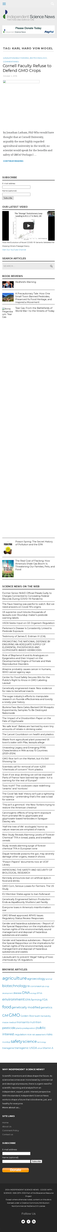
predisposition (28, 1028)
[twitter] (23, 1221)
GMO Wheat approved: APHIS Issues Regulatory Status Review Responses (23, 917)
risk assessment (39, 1034)
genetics (46, 1007)
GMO (14, 1015)
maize (5, 1022)
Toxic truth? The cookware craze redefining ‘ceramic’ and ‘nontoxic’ (26, 787)
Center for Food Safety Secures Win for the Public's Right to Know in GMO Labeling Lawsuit (26, 680)
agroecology (36, 978)
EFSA (39, 993)
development (7, 993)
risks (49, 1034)
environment (13, 999)
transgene (8, 1048)
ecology (33, 993)
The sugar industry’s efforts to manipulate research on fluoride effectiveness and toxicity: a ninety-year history (27, 699)
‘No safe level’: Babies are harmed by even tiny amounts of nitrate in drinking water (28, 728)
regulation (21, 1034)
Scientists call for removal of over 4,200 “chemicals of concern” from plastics (24, 768)
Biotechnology (38, 58)
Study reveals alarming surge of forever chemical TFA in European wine (24, 847)
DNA (26, 993)
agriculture (14, 978)
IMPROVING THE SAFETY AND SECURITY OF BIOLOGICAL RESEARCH (27, 871)
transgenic (22, 1047)
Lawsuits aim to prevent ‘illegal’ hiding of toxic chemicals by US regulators (27, 958)
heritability (46, 1016)
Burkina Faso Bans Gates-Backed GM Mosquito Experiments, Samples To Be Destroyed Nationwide (28, 710)
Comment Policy (10, 1130)
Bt (28, 986)
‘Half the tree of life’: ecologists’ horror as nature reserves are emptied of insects (24, 828)
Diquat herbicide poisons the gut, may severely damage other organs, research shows (28, 855)
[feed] (33, 1221)
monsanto (22, 1022)
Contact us (7, 1134)
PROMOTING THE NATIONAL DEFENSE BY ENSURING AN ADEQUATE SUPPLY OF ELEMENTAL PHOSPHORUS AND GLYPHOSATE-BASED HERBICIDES (26, 646)
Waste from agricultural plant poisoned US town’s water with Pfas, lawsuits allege (25, 741)
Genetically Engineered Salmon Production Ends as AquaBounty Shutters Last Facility (26, 901)
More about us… (11, 1107)
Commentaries (11, 61)
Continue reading (13, 161)
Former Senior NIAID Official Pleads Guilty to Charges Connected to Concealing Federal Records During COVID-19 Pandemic (27, 596)
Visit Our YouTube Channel (14, 250)
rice (29, 1034)
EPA (28, 999)
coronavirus (37, 986)
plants (19, 1028)
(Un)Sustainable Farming (16, 58)
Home (5, 1122)
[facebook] (28, 1221)
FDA (45, 999)
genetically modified (26, 1007)
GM (5, 1015)
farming (36, 999)
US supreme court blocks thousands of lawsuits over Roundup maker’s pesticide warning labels (25, 615)
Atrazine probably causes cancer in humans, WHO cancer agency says (26, 670)
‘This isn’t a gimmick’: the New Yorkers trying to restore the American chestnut (28, 806)
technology (41, 1042)
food (6, 1007)
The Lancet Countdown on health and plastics (28, 734)
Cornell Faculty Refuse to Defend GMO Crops (27, 68)
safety (16, 1041)
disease (17, 993)
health (37, 1016)
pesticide (8, 1028)
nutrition (35, 1022)
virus (40, 1048)
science (30, 1041)
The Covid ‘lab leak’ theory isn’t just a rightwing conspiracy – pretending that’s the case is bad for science (28, 796)
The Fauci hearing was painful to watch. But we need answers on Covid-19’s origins (28, 605)
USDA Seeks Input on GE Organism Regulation (28, 623)
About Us (6, 1126)
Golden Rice (27, 1016)
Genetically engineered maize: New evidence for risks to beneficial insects (27, 690)
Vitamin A (48, 1048)
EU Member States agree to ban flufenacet (26, 894)
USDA (33, 1047)
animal (49, 979)
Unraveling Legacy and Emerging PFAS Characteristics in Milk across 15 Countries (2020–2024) (24, 750)
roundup (6, 1042)
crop (47, 986)
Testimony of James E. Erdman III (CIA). (24, 636)
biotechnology (14, 986)
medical (12, 1022)
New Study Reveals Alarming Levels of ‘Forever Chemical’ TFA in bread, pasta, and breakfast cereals (28, 837)
